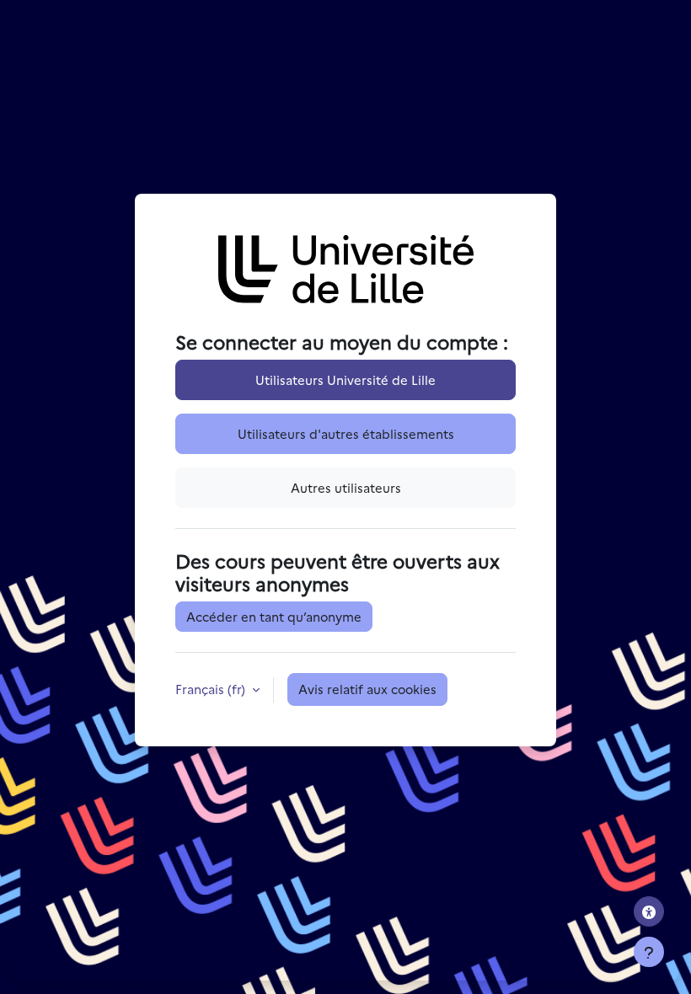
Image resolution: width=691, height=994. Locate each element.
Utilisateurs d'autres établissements (346, 433)
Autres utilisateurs (346, 487)
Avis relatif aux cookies (367, 688)
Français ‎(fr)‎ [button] (212, 688)
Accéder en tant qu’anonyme (274, 616)
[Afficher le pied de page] (649, 952)
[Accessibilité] (649, 911)
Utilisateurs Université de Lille (345, 379)
